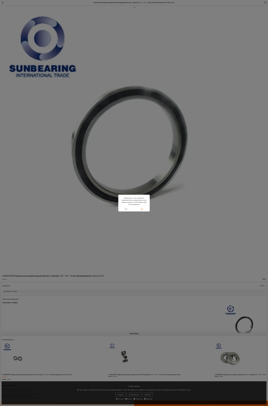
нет (126, 209)
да (142, 209)
